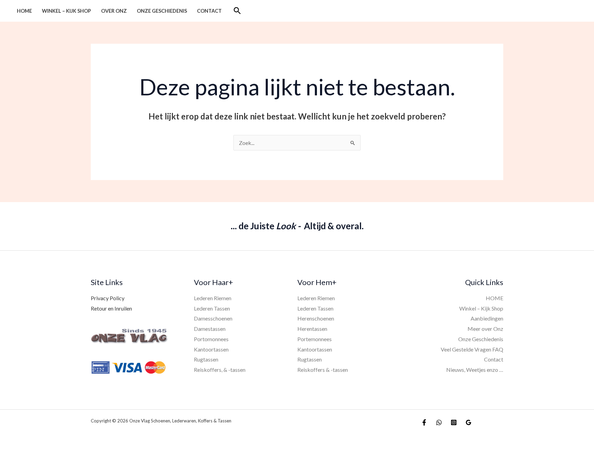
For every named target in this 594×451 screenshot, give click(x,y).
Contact (209, 11)
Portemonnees (314, 339)
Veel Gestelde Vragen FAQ (472, 349)
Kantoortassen (211, 349)
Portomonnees (211, 339)
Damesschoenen (213, 318)
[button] (237, 11)
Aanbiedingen (487, 318)
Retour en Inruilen (111, 308)
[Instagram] (454, 422)
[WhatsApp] (439, 422)
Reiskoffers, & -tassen (219, 369)
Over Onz (114, 11)
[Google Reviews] (468, 422)
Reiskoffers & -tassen (322, 369)
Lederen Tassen (212, 308)
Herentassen (312, 328)
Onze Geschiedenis (162, 11)
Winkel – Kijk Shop (66, 11)
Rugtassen (206, 359)
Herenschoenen (315, 318)
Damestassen (210, 328)
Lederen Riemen (212, 298)
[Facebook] (424, 422)
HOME (24, 11)
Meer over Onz (485, 328)
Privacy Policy (107, 298)
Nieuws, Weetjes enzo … (474, 369)
